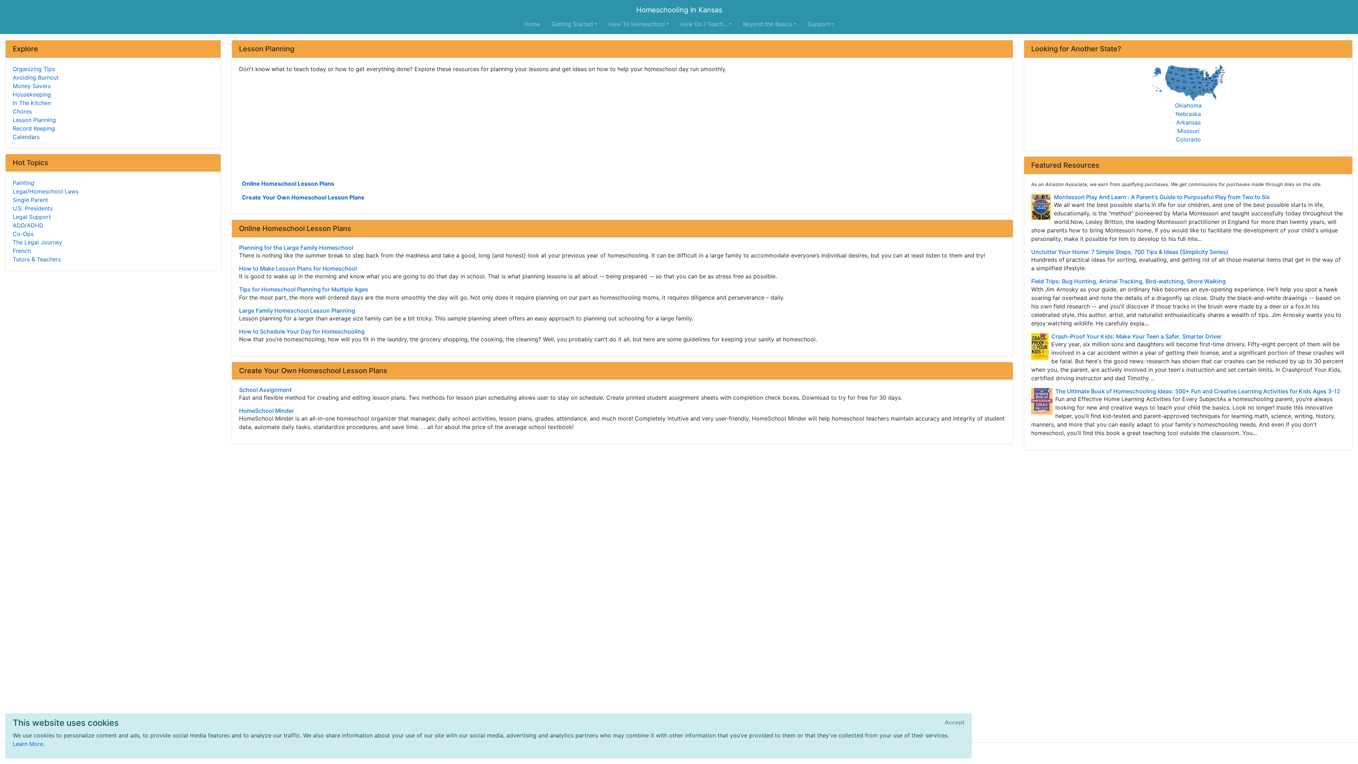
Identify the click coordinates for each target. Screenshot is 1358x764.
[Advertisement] (451, 125)
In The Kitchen (32, 102)
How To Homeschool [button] (637, 24)
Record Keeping (34, 128)
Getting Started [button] (572, 24)
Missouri (1188, 130)
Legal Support (32, 216)
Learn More (28, 743)
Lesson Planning (34, 119)
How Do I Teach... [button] (703, 24)
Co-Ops (23, 233)
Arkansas (1188, 122)
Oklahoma (1188, 105)
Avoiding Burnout (36, 77)
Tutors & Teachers (37, 259)
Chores (22, 111)
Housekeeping (32, 94)
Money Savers (32, 85)
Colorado (1188, 139)
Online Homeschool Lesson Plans (288, 183)
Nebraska (1188, 113)
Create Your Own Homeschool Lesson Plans (303, 197)
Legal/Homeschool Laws (46, 191)
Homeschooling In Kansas (679, 10)
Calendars (26, 136)
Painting (23, 182)
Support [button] (819, 24)
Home (532, 24)
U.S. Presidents (33, 208)
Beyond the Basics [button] (767, 24)
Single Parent (30, 199)
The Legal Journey (37, 242)
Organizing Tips (34, 69)
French (22, 250)
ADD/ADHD (28, 225)
